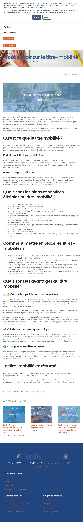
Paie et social (34, 61)
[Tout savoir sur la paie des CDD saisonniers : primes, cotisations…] (69, 414)
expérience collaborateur (38, 382)
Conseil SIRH (10, 478)
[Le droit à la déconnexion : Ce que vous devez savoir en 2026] (14, 414)
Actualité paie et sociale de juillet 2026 (41, 426)
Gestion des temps (50, 508)
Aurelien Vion (10, 391)
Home (26, 61)
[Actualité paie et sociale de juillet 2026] (42, 414)
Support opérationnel (14, 512)
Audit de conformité (14, 508)
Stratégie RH (9, 486)
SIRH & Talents (49, 504)
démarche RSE (67, 382)
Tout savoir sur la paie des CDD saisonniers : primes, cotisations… (68, 427)
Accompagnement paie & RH (17, 504)
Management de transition (15, 490)
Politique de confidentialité (49, 467)
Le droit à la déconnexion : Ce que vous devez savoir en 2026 (12, 429)
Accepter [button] (36, 17)
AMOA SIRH (9, 482)
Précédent (66, 74)
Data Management (50, 512)
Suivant (75, 74)
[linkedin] (65, 455)
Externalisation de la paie (16, 500)
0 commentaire (19, 435)
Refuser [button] (46, 17)
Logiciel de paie (49, 500)
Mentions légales (30, 467)
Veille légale (40, 391)
